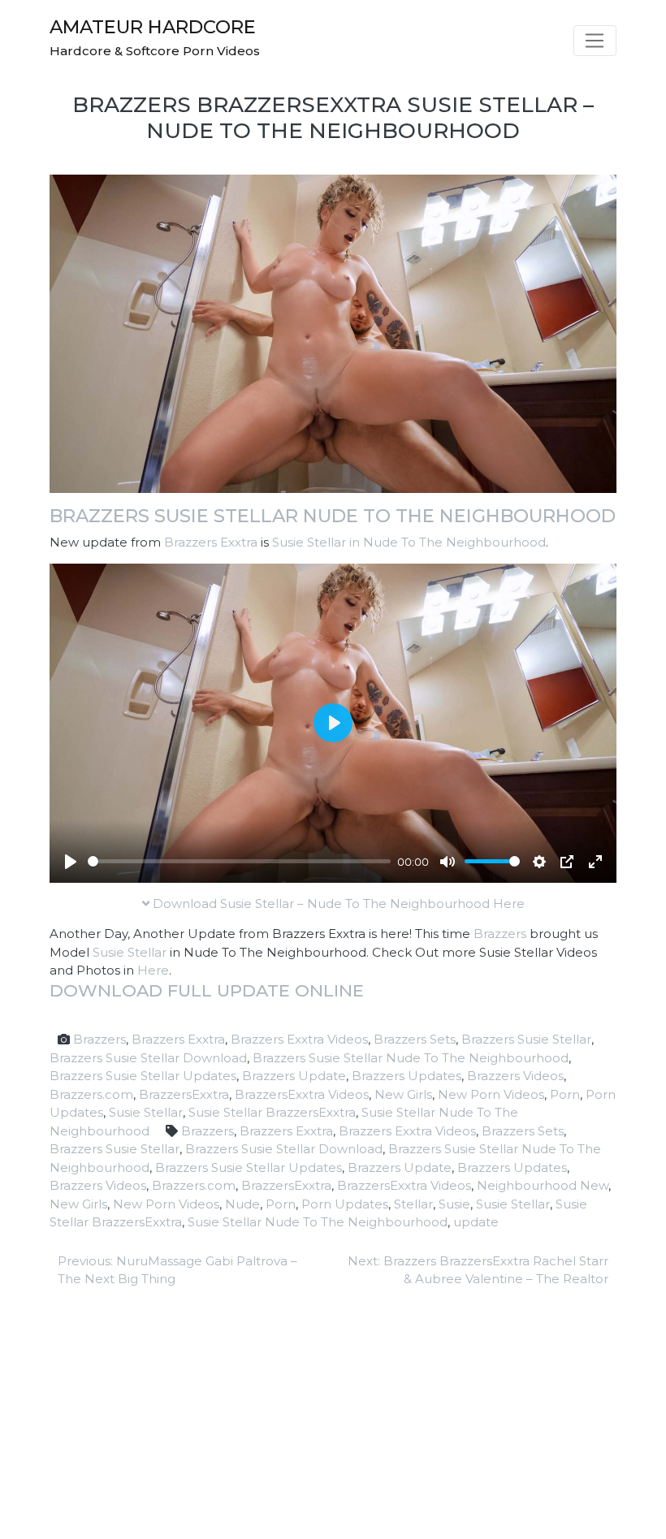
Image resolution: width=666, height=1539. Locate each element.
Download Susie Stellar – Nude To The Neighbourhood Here (337, 903)
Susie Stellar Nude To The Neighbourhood (318, 1222)
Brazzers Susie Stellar (526, 1039)
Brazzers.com (91, 1094)
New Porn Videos (491, 1094)
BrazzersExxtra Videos (302, 1094)
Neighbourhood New (542, 1185)
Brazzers (500, 933)
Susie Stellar (129, 952)
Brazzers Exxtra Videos (299, 1039)
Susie (454, 1204)
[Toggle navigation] (594, 40)
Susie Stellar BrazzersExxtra (272, 1112)
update (476, 1222)
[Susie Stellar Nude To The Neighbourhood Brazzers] (333, 332)
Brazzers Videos (515, 1075)
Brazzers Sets (415, 1039)
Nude (242, 1204)
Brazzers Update (294, 1075)
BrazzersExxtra (184, 1094)
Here (153, 970)
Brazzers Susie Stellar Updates (143, 1075)
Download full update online (207, 990)
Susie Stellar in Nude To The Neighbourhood (409, 542)
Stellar (413, 1204)
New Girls (403, 1094)
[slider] (239, 861)
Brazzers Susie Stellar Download (148, 1058)
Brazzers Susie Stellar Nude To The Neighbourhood (333, 515)
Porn (565, 1094)
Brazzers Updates (406, 1075)
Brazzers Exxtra (210, 542)
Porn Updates (344, 1204)
